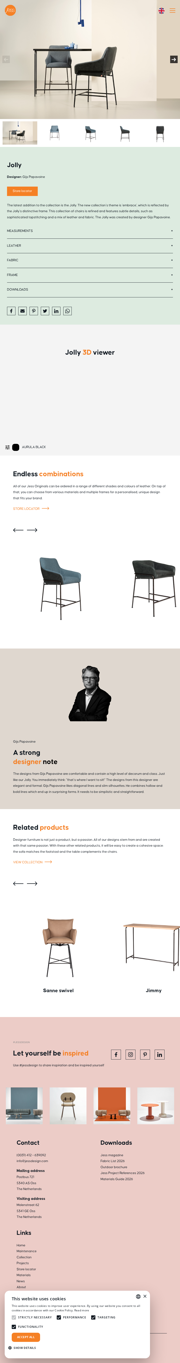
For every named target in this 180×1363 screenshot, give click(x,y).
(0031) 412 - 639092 (31, 1155)
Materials (24, 1275)
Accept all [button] (26, 1337)
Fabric (12, 260)
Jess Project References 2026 (123, 1173)
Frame (12, 275)
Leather (14, 245)
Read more (81, 1310)
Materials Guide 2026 (117, 1179)
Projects (23, 1263)
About (21, 1287)
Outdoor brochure (114, 1167)
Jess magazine (112, 1155)
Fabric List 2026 (113, 1161)
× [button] (144, 1296)
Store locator (22, 191)
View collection (28, 862)
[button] (24, 1347)
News (21, 1281)
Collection (24, 1257)
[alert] (77, 1324)
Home (21, 1245)
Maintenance (27, 1251)
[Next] (174, 59)
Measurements (20, 231)
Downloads (17, 289)
